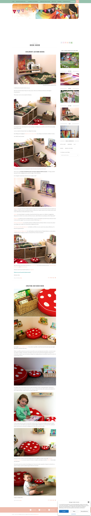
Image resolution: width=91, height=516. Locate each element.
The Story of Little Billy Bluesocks (21, 226)
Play (75, 144)
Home (13, 1)
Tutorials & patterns (65, 152)
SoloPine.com (36, 514)
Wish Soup (16, 218)
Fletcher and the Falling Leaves (20, 231)
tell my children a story (23, 346)
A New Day (16, 266)
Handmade (70, 144)
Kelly (21, 278)
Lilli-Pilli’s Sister (52, 265)
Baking (61, 148)
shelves (48, 459)
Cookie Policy (73, 513)
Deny (74, 511)
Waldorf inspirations (20, 1)
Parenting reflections (45, 1)
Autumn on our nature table (30, 133)
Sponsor (59, 1)
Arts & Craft (63, 144)
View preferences (84, 511)
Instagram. (32, 269)
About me (54, 1)
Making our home (69, 148)
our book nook (34, 265)
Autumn (15, 214)
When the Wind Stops (18, 222)
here (40, 220)
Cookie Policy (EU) (67, 1)
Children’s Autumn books (35, 52)
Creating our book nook (35, 286)
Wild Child (16, 208)
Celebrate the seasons (33, 1)
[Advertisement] (45, 32)
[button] (88, 502)
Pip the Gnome (24, 266)
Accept (63, 511)
